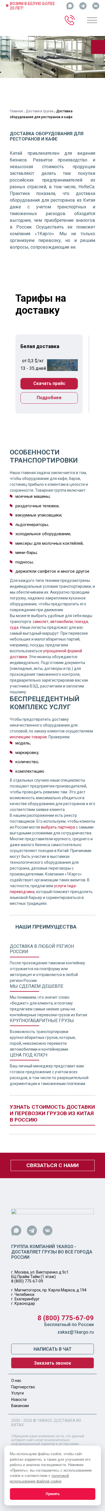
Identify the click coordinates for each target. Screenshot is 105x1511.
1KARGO (44, 1420)
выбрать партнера (58, 827)
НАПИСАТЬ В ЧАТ (53, 1349)
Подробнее (49, 397)
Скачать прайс (49, 383)
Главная (16, 111)
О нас (16, 1380)
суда (14, 627)
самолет (40, 621)
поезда (81, 621)
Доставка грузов (39, 111)
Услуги (17, 1393)
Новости (19, 1399)
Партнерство (23, 1387)
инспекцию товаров (28, 737)
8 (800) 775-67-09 (27, 1281)
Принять (53, 1494)
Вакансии (20, 1405)
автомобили (61, 621)
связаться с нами (52, 1165)
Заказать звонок (52, 1363)
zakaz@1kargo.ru (75, 1332)
